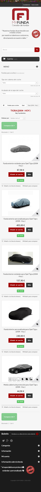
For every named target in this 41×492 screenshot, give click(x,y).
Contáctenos (26, 4)
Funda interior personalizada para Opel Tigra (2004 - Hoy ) (20, 330)
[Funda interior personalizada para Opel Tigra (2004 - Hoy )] (20, 313)
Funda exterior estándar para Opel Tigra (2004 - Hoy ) (20, 164)
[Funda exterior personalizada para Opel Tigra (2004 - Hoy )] (20, 203)
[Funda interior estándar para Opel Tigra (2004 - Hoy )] (20, 258)
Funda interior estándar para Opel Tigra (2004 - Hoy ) (20, 275)
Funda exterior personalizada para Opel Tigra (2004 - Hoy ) (20, 220)
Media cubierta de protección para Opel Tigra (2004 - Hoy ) (20, 386)
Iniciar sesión (35, 4)
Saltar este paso (34, 85)
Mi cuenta (5, 456)
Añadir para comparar (30, 186)
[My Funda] (20, 17)
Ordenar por (5, 118)
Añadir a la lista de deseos (12, 186)
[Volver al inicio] (3, 105)
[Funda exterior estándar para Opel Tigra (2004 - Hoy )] (20, 147)
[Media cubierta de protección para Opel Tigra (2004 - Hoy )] (20, 369)
